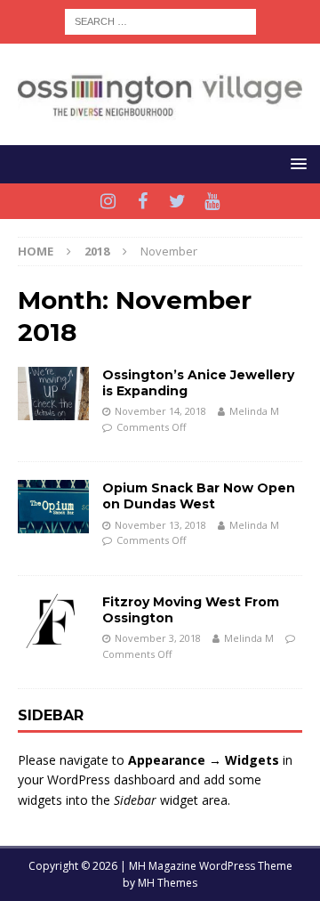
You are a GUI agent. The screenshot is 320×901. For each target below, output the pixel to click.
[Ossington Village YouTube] (212, 201)
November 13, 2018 (160, 525)
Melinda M (254, 411)
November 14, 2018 (160, 411)
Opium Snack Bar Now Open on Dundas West (198, 496)
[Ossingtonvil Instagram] (108, 201)
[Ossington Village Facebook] (142, 201)
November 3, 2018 (158, 638)
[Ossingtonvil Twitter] (177, 201)
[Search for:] (160, 20)
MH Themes (167, 882)
